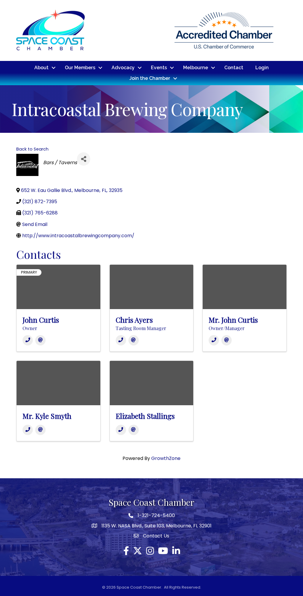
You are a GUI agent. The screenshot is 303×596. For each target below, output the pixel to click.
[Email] (40, 340)
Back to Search (32, 149)
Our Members (80, 67)
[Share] (83, 159)
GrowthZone (165, 458)
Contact (233, 67)
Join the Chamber (149, 78)
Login (262, 67)
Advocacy (123, 67)
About (41, 67)
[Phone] (27, 340)
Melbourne (195, 67)
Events (159, 67)
